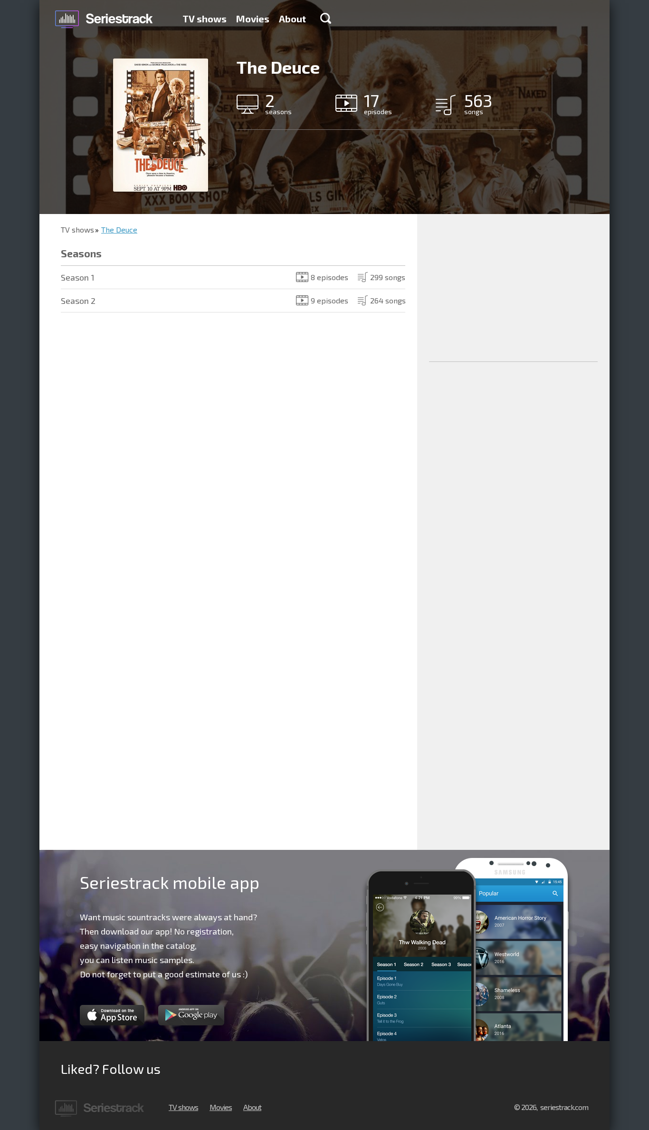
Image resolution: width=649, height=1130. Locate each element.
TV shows (204, 18)
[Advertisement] (513, 287)
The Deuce (119, 229)
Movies (252, 18)
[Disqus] (228, 462)
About (292, 18)
